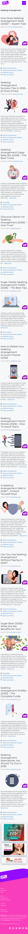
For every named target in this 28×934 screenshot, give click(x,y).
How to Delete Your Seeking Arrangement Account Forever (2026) (12, 352)
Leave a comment (8, 74)
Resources (3, 909)
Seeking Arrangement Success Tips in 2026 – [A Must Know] (14, 86)
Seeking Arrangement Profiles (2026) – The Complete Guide (14, 692)
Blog (2, 892)
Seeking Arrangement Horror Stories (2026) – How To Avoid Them (13, 422)
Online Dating (7, 332)
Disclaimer (3, 905)
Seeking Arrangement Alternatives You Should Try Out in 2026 (11, 760)
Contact (3, 903)
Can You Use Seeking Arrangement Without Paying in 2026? (13, 558)
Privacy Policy (4, 898)
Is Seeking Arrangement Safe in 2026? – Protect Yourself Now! (13, 489)
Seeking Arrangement (10, 68)
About (2, 896)
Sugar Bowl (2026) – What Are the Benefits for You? (12, 626)
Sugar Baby (6, 202)
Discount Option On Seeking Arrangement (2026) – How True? (14, 221)
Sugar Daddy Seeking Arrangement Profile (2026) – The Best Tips (14, 285)
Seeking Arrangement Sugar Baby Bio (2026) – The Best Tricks (13, 154)
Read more (17, 131)
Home (2, 888)
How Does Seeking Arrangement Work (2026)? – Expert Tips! (13, 21)
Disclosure (3, 890)
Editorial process (5, 899)
